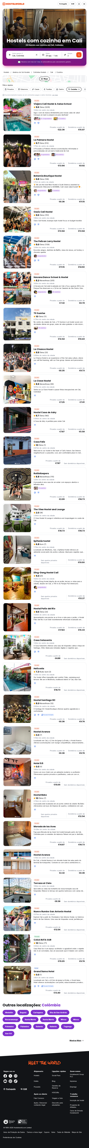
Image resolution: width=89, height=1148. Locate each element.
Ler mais (55, 95)
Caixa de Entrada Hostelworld (76, 1112)
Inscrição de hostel (77, 1100)
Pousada (37, 1087)
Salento (39, 1026)
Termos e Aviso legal (34, 1132)
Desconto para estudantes (57, 1104)
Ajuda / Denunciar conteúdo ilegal (40, 1104)
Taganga (68, 1026)
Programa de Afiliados (75, 1106)
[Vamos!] (79, 54)
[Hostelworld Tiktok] (15, 1081)
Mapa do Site (77, 1132)
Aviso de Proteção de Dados (14, 1132)
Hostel (37, 100)
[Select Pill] (79, 4)
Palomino (9, 1026)
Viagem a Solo (57, 1098)
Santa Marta (30, 1019)
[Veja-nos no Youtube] (5, 1081)
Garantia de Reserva (56, 1087)
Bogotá (23, 1012)
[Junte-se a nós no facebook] (5, 1076)
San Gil (8, 1033)
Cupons (47, 1132)
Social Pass (56, 1075)
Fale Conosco (39, 1098)
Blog (53, 1081)
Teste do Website (63, 1132)
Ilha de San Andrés (58, 1012)
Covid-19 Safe (48, 715)
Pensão (37, 936)
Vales (53, 1132)
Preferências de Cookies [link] (12, 1137)
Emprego (73, 1087)
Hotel (36, 968)
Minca (63, 1019)
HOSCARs (55, 1092)
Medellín (9, 1012)
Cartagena (38, 1012)
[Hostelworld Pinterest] (10, 1081)
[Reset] (36, 54)
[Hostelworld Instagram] (15, 1076)
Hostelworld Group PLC (77, 1075)
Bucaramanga (11, 1019)
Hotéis (36, 1081)
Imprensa (73, 1081)
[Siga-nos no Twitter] (10, 1076)
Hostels (36, 1075)
